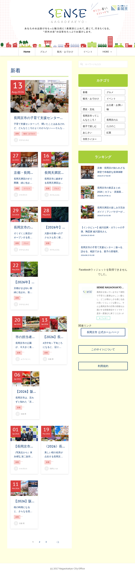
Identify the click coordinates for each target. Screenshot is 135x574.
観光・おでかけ (65, 51)
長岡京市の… (23, 227)
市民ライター (90, 139)
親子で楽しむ (90, 126)
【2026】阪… (25, 391)
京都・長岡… (23, 172)
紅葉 (109, 132)
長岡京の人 (112, 119)
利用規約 (103, 366)
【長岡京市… (23, 446)
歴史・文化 (88, 109)
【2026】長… (53, 337)
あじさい (87, 132)
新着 (17, 134)
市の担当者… (25, 337)
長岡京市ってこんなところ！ (91, 117)
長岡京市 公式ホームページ (103, 332)
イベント (88, 51)
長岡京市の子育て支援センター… (38, 118)
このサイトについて (103, 349)
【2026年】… (54, 227)
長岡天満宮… (54, 172)
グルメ (43, 51)
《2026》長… (54, 446)
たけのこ (111, 126)
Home (27, 51)
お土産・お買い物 (115, 107)
